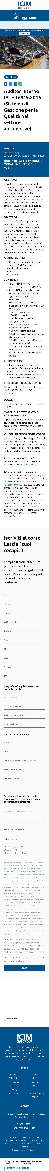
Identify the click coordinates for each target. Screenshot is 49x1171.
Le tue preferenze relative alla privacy (27, 1162)
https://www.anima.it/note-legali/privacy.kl (17, 877)
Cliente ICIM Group (13, 850)
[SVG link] (15, 16)
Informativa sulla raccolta (16, 1167)
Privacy (6, 865)
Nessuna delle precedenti (16, 853)
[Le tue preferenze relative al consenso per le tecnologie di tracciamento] (4, 1168)
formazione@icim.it (27, 464)
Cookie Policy (31, 1093)
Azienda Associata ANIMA (15, 847)
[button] (5, 84)
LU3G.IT (33, 1150)
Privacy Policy (14, 1093)
